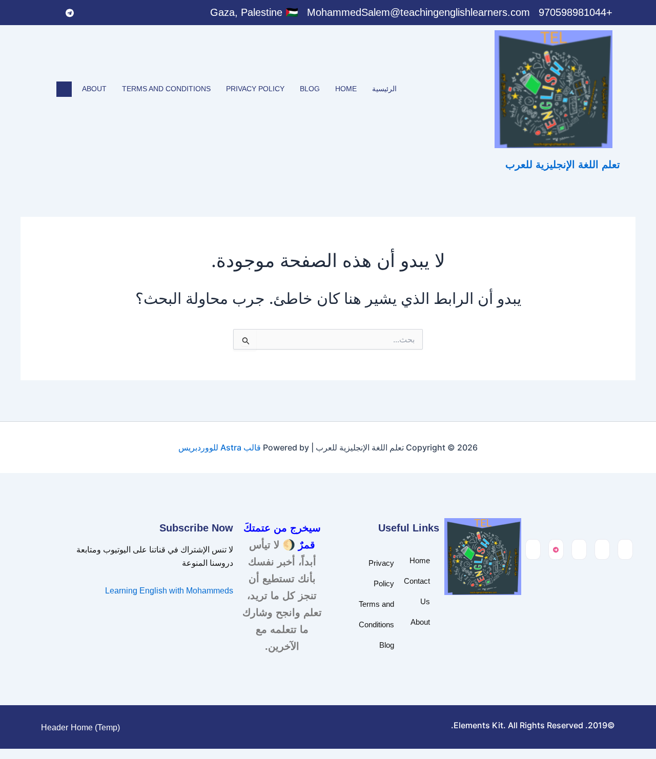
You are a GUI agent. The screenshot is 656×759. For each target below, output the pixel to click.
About (94, 89)
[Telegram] (69, 12)
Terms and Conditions (166, 89)
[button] (64, 89)
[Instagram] (48, 12)
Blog (310, 89)
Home (346, 89)
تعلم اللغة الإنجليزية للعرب (562, 164)
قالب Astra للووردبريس (219, 447)
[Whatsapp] (90, 12)
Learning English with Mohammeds (169, 590)
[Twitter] (111, 12)
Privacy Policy (255, 89)
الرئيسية (384, 89)
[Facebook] (132, 12)
